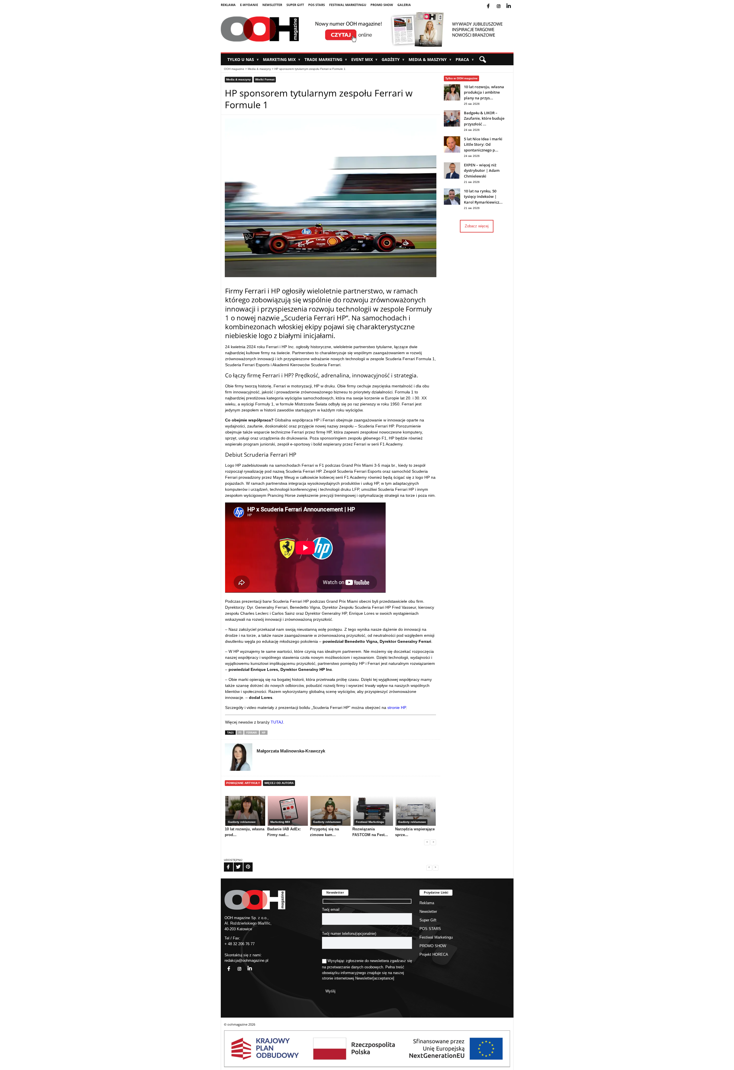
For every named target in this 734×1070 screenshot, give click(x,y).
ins (502, 2)
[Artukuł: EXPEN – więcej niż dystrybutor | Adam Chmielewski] (452, 177)
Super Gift (295, 5)
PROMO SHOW (381, 5)
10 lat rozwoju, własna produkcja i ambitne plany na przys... (484, 92)
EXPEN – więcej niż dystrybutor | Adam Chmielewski (481, 170)
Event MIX (364, 59)
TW (235, 863)
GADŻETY (393, 59)
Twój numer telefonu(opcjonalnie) (349, 933)
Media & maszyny (430, 59)
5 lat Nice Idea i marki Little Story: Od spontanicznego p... (483, 144)
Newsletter (272, 5)
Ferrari (251, 732)
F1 (240, 732)
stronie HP (396, 707)
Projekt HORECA (433, 954)
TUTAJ (277, 722)
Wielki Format (264, 79)
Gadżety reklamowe (242, 821)
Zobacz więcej (477, 226)
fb (492, 2)
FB (225, 863)
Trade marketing (325, 59)
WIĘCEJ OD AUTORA (279, 783)
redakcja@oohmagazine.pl (246, 960)
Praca (465, 59)
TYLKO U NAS (243, 59)
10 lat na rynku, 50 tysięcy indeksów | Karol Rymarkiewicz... (483, 196)
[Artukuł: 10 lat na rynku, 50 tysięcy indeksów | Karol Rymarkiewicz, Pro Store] (452, 203)
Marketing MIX (281, 59)
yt (513, 2)
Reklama (228, 5)
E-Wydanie (249, 5)
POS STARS (316, 5)
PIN (244, 863)
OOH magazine (234, 68)
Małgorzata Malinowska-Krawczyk (291, 750)
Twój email (330, 909)
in (246, 965)
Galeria (404, 5)
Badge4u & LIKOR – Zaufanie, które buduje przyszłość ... (484, 118)
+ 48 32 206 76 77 (240, 944)
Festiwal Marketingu (347, 5)
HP (264, 732)
